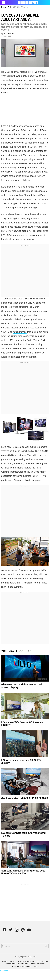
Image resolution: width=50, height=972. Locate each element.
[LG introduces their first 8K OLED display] (25, 743)
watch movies (20, 332)
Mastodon (4, 971)
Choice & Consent (37, 964)
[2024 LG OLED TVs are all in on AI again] (25, 781)
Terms (36, 966)
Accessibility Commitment (21, 966)
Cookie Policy (23, 964)
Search (46, 946)
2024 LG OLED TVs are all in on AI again (24, 797)
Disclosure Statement (26, 961)
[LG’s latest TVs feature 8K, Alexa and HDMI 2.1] (25, 706)
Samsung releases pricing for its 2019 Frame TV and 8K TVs (23, 872)
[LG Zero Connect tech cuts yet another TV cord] (25, 816)
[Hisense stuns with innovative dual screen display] (25, 668)
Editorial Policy (42, 961)
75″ (3, 199)
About (4, 961)
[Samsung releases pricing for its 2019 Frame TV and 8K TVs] (25, 854)
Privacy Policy (10, 964)
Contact (12, 961)
